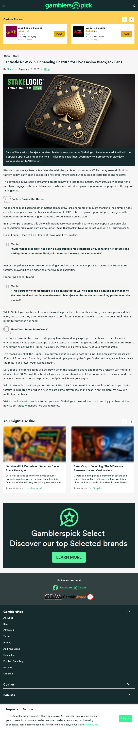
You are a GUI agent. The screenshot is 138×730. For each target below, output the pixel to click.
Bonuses (9, 695)
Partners (7, 667)
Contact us (9, 655)
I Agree (125, 718)
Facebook (66, 587)
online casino (22, 401)
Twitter (82, 587)
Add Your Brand (11, 649)
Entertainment (33, 488)
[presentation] (124, 19)
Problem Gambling (13, 661)
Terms (6, 636)
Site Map (8, 674)
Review (21, 34)
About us (8, 618)
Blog (47, 69)
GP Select (8, 630)
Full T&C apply (25, 40)
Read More (92, 725)
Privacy (7, 643)
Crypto (97, 488)
